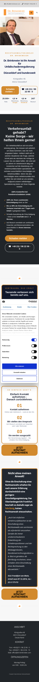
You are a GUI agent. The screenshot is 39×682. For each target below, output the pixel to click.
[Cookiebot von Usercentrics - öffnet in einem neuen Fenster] (28, 301)
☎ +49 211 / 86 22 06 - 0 (29, 90)
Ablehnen (19, 378)
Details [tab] (19, 307)
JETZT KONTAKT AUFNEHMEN (19, 450)
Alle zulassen (19, 366)
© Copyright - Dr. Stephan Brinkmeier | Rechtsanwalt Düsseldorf (19, 674)
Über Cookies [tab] (32, 307)
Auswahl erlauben (19, 372)
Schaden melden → (10, 90)
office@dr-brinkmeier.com (21, 652)
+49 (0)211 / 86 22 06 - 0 (30, 4)
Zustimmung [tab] (7, 307)
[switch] (34, 345)
